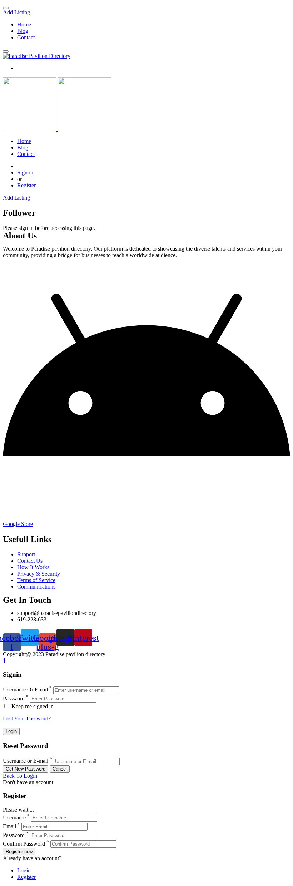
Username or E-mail (25, 761)
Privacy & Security (38, 574)
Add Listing (16, 12)
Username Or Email (25, 690)
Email (9, 826)
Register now (19, 851)
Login (24, 870)
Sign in (25, 172)
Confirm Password (24, 844)
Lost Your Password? (27, 718)
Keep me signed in (32, 706)
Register (26, 185)
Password (14, 698)
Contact (26, 37)
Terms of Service (36, 580)
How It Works (33, 567)
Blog (22, 31)
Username (14, 817)
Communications (36, 587)
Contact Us (30, 561)
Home (24, 24)
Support (26, 554)
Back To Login (20, 776)
